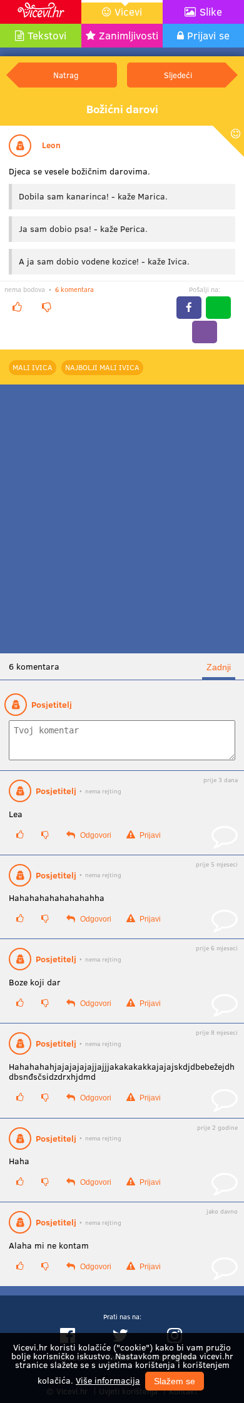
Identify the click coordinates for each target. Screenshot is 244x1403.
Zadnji (218, 667)
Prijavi (149, 835)
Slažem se (174, 1381)
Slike (211, 11)
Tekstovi (47, 35)
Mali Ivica (33, 367)
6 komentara (74, 289)
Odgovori (94, 835)
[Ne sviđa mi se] (46, 306)
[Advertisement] (122, 519)
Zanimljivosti (128, 35)
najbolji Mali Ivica (102, 367)
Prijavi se (208, 35)
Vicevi (128, 11)
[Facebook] (188, 307)
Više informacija (108, 1380)
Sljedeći (178, 74)
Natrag (65, 74)
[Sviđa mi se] (16, 306)
